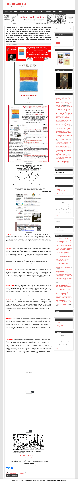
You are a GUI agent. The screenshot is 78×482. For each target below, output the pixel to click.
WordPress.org (60, 193)
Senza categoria (14, 475)
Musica (54, 11)
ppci (15, 44)
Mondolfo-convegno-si (26, 391)
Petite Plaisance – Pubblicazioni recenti (28, 455)
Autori (60, 11)
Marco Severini (13, 473)
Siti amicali (48, 11)
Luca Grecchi (38, 472)
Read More (64, 480)
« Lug (57, 215)
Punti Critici (40, 11)
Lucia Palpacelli (45, 472)
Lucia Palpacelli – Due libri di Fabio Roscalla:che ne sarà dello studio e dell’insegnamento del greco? (63, 161)
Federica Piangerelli (21, 472)
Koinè (33, 11)
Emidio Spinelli (14, 472)
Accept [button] (60, 480)
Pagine (28, 11)
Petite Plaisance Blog (16, 3)
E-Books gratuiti (28, 457)
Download (32, 391)
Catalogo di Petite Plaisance (11, 11)
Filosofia (8, 475)
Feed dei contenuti (61, 190)
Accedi (58, 189)
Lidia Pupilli (33, 472)
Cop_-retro (26, 430)
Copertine (22, 11)
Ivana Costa (28, 472)
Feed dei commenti (61, 191)
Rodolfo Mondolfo (20, 473)
